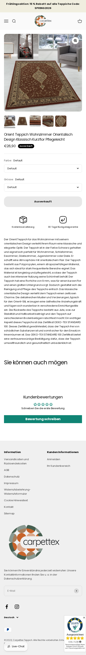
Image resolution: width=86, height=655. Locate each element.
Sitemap (9, 513)
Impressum (11, 483)
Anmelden (53, 459)
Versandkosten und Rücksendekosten (16, 461)
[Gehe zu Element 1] (9, 122)
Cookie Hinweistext (16, 500)
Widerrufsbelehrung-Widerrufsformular (17, 492)
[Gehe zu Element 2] (22, 122)
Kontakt (8, 507)
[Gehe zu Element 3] (35, 122)
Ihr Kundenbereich (58, 466)
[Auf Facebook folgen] (6, 606)
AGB (6, 470)
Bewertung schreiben (43, 419)
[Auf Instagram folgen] (17, 606)
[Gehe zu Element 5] (60, 122)
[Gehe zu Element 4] (48, 122)
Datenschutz (12, 477)
